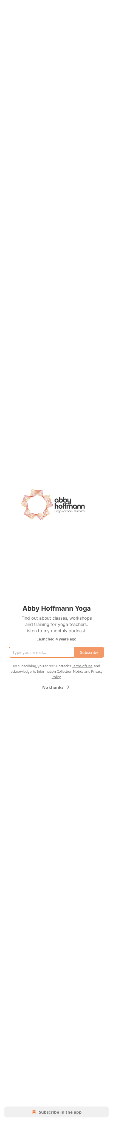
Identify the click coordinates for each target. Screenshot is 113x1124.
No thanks (52, 687)
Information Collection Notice (60, 671)
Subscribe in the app (60, 1112)
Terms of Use (82, 665)
